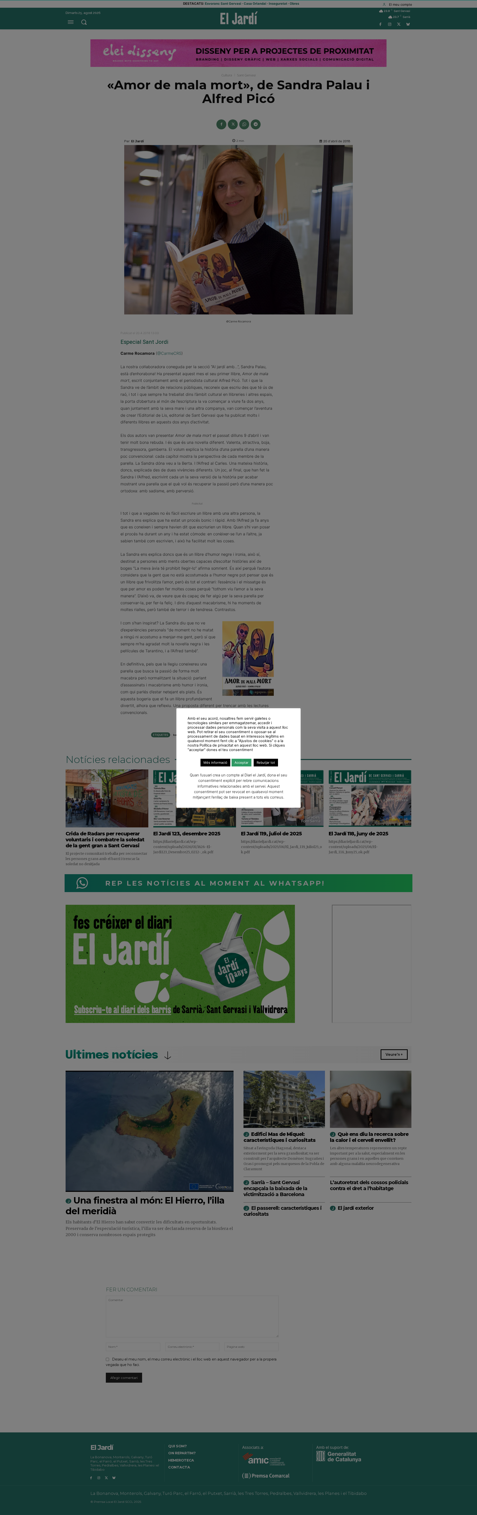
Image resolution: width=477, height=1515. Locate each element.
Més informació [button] (215, 762)
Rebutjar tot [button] (266, 762)
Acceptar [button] (241, 762)
